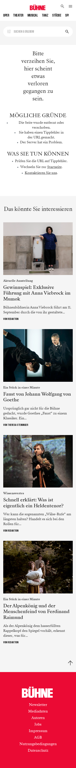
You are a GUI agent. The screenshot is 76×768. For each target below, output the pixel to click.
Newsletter (38, 705)
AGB (38, 737)
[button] (62, 6)
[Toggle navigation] (70, 6)
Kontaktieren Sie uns (41, 172)
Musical (33, 15)
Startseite (54, 167)
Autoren (38, 718)
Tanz (45, 15)
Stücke (56, 15)
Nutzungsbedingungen (38, 744)
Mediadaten (38, 711)
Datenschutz (38, 750)
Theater (18, 15)
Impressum (38, 731)
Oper (6, 15)
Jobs (38, 724)
